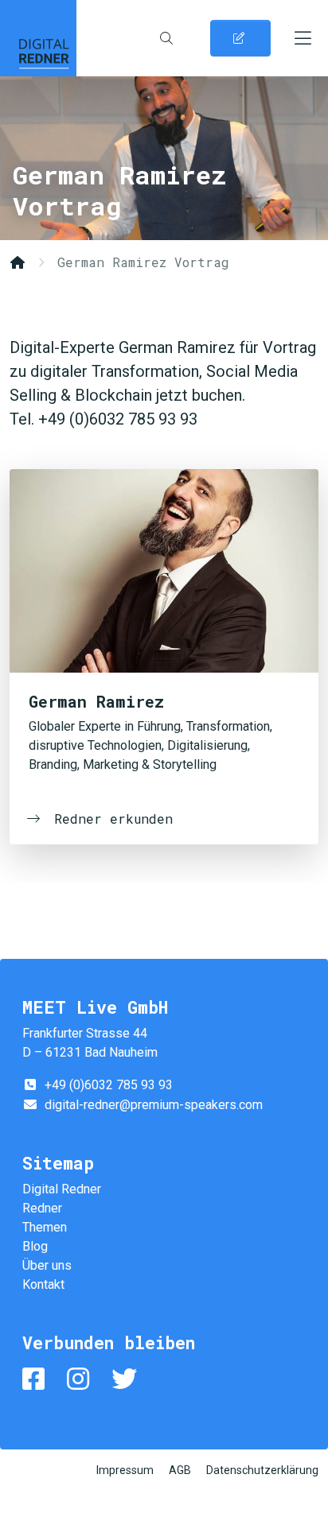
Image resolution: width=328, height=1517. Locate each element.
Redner (42, 1208)
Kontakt (43, 1284)
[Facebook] (36, 1379)
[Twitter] (127, 1379)
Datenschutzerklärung (262, 1470)
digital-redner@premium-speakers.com (154, 1104)
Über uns (47, 1265)
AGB (180, 1470)
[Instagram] (81, 1379)
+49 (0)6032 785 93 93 (109, 1084)
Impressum (125, 1470)
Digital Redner (38, 38)
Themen (44, 1227)
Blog (35, 1246)
